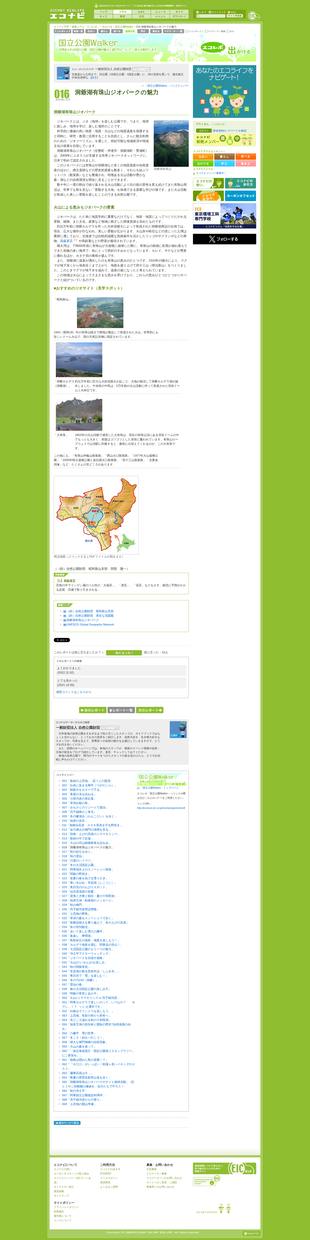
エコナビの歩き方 (240, 183)
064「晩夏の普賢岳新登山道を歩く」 (86, 1077)
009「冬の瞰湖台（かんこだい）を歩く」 (89, 816)
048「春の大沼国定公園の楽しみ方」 (86, 989)
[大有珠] (78, 431)
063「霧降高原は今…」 (78, 1073)
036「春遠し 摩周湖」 (78, 935)
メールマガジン (109, 1178)
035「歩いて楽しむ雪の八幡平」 (83, 931)
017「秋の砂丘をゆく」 (78, 851)
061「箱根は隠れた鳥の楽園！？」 (85, 1059)
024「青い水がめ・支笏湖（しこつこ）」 (89, 882)
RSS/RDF (105, 1173)
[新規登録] (218, 130)
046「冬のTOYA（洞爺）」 (80, 980)
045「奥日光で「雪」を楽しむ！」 (85, 975)
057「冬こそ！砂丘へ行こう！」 (83, 1037)
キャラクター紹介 (64, 1186)
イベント (160, 16)
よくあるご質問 (109, 1186)
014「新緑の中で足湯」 (78, 838)
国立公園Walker (124, 26)
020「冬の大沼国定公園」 (79, 865)
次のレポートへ (149, 710)
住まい (91, 31)
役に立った (124, 652)
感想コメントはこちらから (74, 692)
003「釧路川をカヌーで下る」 (82, 789)
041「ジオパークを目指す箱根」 (83, 958)
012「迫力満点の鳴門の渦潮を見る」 (86, 829)
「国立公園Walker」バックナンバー (167, 85)
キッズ (103, 16)
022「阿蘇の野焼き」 (76, 874)
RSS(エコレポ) (230, 31)
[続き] (94, 77)
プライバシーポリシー (66, 1207)
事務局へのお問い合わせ (160, 1186)
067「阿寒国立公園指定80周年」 (84, 1095)
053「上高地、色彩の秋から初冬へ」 (86, 1015)
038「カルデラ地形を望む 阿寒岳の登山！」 (92, 944)
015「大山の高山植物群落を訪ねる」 (86, 843)
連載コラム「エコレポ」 (86, 26)
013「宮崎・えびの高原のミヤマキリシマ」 (91, 834)
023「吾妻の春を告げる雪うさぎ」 (85, 878)
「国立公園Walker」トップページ (159, 787)
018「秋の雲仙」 (73, 856)
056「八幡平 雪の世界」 (79, 1033)
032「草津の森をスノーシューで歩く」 (88, 918)
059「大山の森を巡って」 (79, 1046)
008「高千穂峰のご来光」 (79, 812)
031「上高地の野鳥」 (76, 913)
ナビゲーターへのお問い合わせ (164, 1178)
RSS (231, 11)
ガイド (179, 12)
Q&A (141, 12)
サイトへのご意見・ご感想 (162, 1182)
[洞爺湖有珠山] (171, 165)
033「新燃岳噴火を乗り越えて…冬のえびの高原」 (95, 922)
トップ (103, 12)
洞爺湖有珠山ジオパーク (82, 620)
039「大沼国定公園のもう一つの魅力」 (88, 949)
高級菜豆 (66, 241)
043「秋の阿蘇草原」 (76, 966)
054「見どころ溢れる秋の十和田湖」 (86, 1020)
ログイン (204, 131)
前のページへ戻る (67, 1123)
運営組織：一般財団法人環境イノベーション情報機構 (207, 1180)
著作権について (62, 1215)
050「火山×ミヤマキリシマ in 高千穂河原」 (91, 997)
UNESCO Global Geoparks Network (90, 624)
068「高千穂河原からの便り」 (82, 1099)
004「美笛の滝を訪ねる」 (79, 794)
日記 (141, 16)
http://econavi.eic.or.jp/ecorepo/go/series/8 (161, 808)
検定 (122, 16)
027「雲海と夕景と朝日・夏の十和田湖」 (89, 896)
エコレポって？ (194, 31)
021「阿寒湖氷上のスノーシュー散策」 (88, 869)
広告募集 (152, 1169)
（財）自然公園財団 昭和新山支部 (90, 611)
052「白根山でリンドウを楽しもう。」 (88, 1011)
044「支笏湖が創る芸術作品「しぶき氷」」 (91, 971)
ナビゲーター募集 (215, 31)
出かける (107, 26)
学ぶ (143, 31)
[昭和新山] (99, 329)
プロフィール (140, 69)
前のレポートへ (92, 710)
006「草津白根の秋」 (76, 803)
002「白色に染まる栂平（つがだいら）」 (89, 785)
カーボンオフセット (240, 196)
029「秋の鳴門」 (73, 904)
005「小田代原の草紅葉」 (79, 798)
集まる (156, 31)
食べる (117, 31)
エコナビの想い (208, 183)
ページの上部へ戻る (251, 1233)
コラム (122, 12)
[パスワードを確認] (235, 130)
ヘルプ (201, 11)
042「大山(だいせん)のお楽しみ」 (85, 962)
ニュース (160, 12)
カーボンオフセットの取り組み (71, 1173)
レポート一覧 (121, 710)
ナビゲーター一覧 (174, 31)
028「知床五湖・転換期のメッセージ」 (88, 900)
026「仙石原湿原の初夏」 (79, 891)
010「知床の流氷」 (75, 820)
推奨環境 (105, 1182)
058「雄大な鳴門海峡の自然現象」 (85, 1042)
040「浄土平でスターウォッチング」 (86, 953)
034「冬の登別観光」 (76, 927)
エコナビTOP (61, 26)
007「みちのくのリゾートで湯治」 (85, 807)
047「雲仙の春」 (73, 984)
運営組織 (59, 1191)
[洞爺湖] (78, 378)
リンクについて (62, 1220)
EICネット (254, 16)
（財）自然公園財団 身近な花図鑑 (90, 615)
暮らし (104, 31)
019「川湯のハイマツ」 (78, 860)
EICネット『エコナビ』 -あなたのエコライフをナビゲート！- (67, 14)
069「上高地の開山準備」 (79, 1104)
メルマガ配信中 (208, 196)
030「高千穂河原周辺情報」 (81, 909)
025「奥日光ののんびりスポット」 (85, 887)
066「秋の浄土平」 (75, 1090)
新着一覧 (79, 31)
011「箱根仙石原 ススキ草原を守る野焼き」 (92, 825)
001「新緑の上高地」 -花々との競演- (86, 781)
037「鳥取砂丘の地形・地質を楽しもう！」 (91, 940)
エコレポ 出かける (222, 50)
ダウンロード (179, 16)
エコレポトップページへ (63, 31)
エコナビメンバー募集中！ (211, 173)
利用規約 (59, 1211)
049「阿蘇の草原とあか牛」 (81, 993)
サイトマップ (216, 11)
